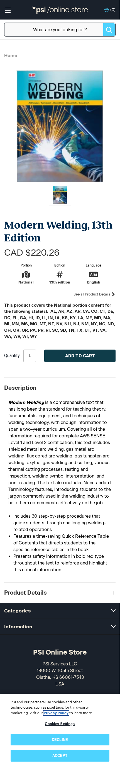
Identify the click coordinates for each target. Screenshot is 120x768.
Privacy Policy (56, 713)
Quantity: (12, 355)
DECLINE (60, 740)
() (113, 10)
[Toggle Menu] (7, 10)
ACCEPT (59, 756)
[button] (60, 387)
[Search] (109, 29)
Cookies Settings (60, 724)
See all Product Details (92, 294)
